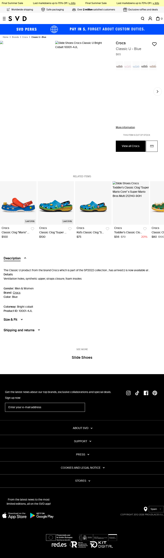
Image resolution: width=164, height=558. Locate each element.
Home (5, 37)
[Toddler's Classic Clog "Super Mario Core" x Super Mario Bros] (131, 203)
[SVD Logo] (17, 18)
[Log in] (150, 19)
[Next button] (157, 91)
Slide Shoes (82, 358)
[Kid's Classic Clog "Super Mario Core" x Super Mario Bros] (93, 203)
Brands (15, 37)
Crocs (25, 37)
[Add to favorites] (154, 44)
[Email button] (152, 146)
